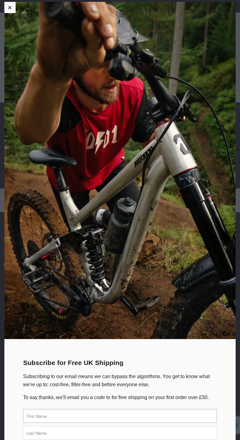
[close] (10, 7)
